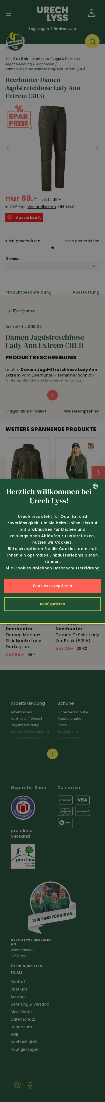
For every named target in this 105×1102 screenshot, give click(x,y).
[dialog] (52, 551)
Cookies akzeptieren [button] (52, 585)
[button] (52, 604)
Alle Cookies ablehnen (28, 568)
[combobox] (95, 486)
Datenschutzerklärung (76, 568)
